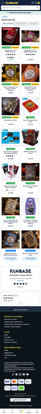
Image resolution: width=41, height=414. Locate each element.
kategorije (34, 23)
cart (5, 358)
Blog (6, 335)
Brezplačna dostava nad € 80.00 (21, 13)
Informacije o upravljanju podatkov (16, 324)
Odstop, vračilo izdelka (12, 327)
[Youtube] (27, 374)
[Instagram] (20, 374)
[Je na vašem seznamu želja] (17, 30)
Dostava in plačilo (10, 342)
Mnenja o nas (9, 340)
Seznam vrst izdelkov (26, 405)
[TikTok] (13, 374)
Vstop (6, 350)
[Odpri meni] (3, 3)
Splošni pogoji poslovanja (13, 322)
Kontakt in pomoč (10, 319)
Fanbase (5, 17)
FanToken (7, 337)
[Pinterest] (16, 374)
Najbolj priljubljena (21, 23)
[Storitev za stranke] (33, 3)
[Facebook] (24, 374)
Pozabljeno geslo (10, 355)
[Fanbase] (12, 3)
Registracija (8, 353)
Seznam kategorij (14, 405)
